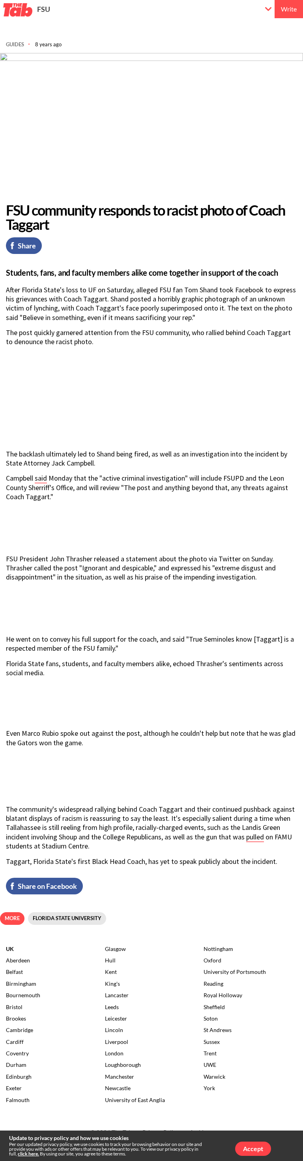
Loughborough (123, 1064)
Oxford (212, 960)
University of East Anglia (135, 1100)
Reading (213, 983)
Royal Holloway (223, 995)
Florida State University (67, 918)
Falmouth (18, 1100)
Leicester (116, 1018)
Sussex (212, 1041)
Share (27, 245)
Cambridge (19, 1030)
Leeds (112, 1007)
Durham (16, 1064)
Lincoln (114, 1030)
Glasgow (115, 948)
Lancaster (117, 995)
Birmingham (21, 983)
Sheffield (214, 1007)
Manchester (119, 1076)
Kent (111, 971)
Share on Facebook (47, 886)
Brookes (16, 1018)
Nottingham (218, 948)
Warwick (214, 1076)
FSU (43, 9)
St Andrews (218, 1030)
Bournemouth (23, 995)
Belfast (14, 971)
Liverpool (116, 1041)
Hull (110, 960)
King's (112, 983)
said (41, 478)
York (209, 1088)
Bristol (14, 1007)
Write (289, 9)
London (114, 1053)
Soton (211, 1018)
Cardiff (15, 1041)
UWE (210, 1064)
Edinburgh (19, 1076)
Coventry (17, 1053)
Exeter (14, 1088)
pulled (255, 836)
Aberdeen (18, 960)
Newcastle (118, 1088)
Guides (15, 44)
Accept (253, 1148)
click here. (28, 1154)
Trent (210, 1053)
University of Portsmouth (235, 971)
